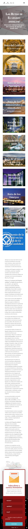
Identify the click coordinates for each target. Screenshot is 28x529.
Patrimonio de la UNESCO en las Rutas (14, 237)
